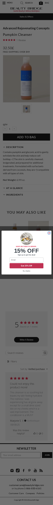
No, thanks (26, 271)
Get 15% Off (26, 266)
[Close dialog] (49, 232)
